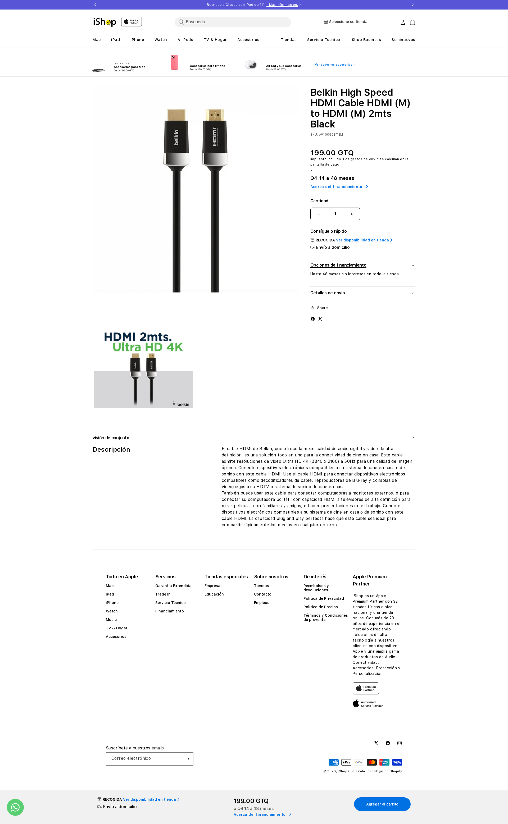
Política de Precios (320, 607)
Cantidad (319, 200)
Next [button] (412, 4)
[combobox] (233, 22)
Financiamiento (169, 611)
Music (111, 619)
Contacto (262, 594)
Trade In (163, 594)
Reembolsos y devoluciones (316, 588)
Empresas (214, 586)
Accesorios (116, 636)
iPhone (112, 603)
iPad (110, 594)
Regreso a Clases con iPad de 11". (252, 5)
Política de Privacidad (323, 598)
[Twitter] (320, 318)
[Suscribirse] (187, 759)
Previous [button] (95, 4)
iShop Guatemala (351, 771)
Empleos (261, 603)
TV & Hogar (117, 628)
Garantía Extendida (173, 586)
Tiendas (261, 586)
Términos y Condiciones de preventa (325, 617)
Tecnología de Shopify (384, 771)
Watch (112, 611)
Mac (110, 586)
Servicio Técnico (170, 603)
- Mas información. (282, 5)
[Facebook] (312, 318)
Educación (214, 594)
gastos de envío (365, 159)
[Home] (105, 22)
